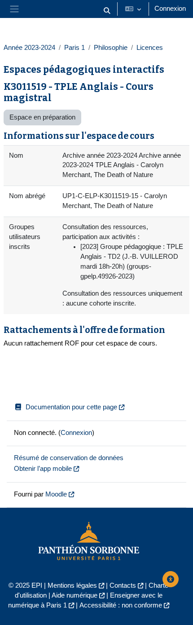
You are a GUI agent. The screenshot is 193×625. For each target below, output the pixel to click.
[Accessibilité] (170, 579)
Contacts (123, 585)
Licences (149, 47)
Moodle (56, 494)
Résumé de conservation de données (68, 457)
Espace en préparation (42, 117)
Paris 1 (74, 47)
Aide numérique (74, 595)
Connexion (170, 8)
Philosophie (110, 47)
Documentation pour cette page (71, 407)
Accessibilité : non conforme (120, 605)
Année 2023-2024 (29, 47)
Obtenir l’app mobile (43, 468)
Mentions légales (72, 585)
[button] (107, 11)
